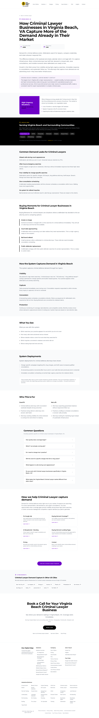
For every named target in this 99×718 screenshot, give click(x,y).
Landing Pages (40, 660)
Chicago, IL (40, 584)
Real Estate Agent (62, 698)
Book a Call (49, 627)
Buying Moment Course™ (41, 672)
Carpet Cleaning (44, 685)
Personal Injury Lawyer (44, 695)
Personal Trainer (54, 694)
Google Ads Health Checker (42, 674)
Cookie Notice (54, 667)
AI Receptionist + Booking (41, 663)
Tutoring (52, 701)
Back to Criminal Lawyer (26, 15)
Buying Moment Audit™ (42, 654)
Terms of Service (54, 658)
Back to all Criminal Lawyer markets (41, 633)
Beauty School (34, 685)
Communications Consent (56, 665)
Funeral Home (34, 691)
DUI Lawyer (43, 687)
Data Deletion (54, 671)
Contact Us (67, 650)
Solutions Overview (40, 650)
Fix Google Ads (40, 652)
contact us (50, 140)
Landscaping (24, 694)
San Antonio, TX (77, 584)
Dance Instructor (73, 685)
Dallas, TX (28, 587)
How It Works (36, 4)
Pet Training (33, 698)
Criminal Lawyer (63, 685)
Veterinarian (63, 701)
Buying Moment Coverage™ (40, 657)
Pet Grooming (24, 698)
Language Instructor (33, 695)
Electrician (53, 687)
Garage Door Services (43, 691)
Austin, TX (46, 587)
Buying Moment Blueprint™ (42, 670)
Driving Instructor (33, 688)
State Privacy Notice (55, 663)
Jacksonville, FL (37, 587)
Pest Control (63, 694)
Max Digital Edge (27, 648)
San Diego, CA (19, 587)
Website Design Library (41, 668)
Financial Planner (73, 687)
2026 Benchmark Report (70, 654)
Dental (22, 687)
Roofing (23, 701)
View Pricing (63, 633)
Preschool (53, 698)
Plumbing (43, 698)
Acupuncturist (24, 685)
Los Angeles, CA (31, 584)
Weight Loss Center (72, 702)
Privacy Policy (54, 661)
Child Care (53, 685)
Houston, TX (49, 584)
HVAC (52, 691)
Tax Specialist (44, 701)
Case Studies (64, 4)
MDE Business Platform (41, 665)
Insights (77, 4)
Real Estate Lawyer (72, 698)
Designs (51, 4)
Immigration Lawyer (62, 691)
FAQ (72, 4)
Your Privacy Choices (55, 669)
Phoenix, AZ (57, 584)
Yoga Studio (24, 705)
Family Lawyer (63, 687)
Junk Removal (73, 691)
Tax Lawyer (33, 701)
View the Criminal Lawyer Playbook (49, 563)
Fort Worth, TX (55, 587)
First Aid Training (25, 691)
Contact (83, 4)
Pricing (57, 4)
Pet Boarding (73, 694)
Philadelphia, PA (67, 584)
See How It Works (55, 633)
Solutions (43, 4)
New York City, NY (20, 584)
